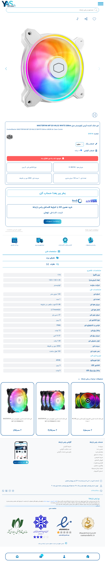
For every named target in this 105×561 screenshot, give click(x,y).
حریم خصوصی (99, 457)
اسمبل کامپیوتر (98, 471)
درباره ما (100, 447)
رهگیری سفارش (98, 466)
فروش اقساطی (99, 460)
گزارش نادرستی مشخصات (14, 230)
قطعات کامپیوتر (53, 501)
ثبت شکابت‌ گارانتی (65, 449)
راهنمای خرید (99, 452)
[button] (7, 70)
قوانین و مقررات (98, 463)
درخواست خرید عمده (91, 230)
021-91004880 (95, 491)
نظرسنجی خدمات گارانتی (64, 452)
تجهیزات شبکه (47, 501)
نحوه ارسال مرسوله (97, 468)
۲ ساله (77, 151)
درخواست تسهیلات (52, 221)
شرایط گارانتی (67, 447)
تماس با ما (100, 449)
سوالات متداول (98, 455)
